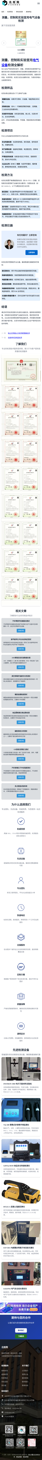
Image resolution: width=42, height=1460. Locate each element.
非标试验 (4, 1382)
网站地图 (19, 1457)
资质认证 (25, 1374)
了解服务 (21, 1336)
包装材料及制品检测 (15, 337)
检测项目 (10, 11)
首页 (2, 11)
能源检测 (4, 1374)
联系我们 (21, 1330)
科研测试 (4, 1378)
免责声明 (25, 1457)
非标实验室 (19, 11)
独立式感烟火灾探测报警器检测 (19, 333)
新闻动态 (25, 1385)
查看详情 (21, 630)
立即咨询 (31, 252)
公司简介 (25, 1371)
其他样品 (28, 11)
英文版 (3, 1385)
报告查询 (25, 1378)
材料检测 (4, 1371)
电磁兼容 (5, 164)
